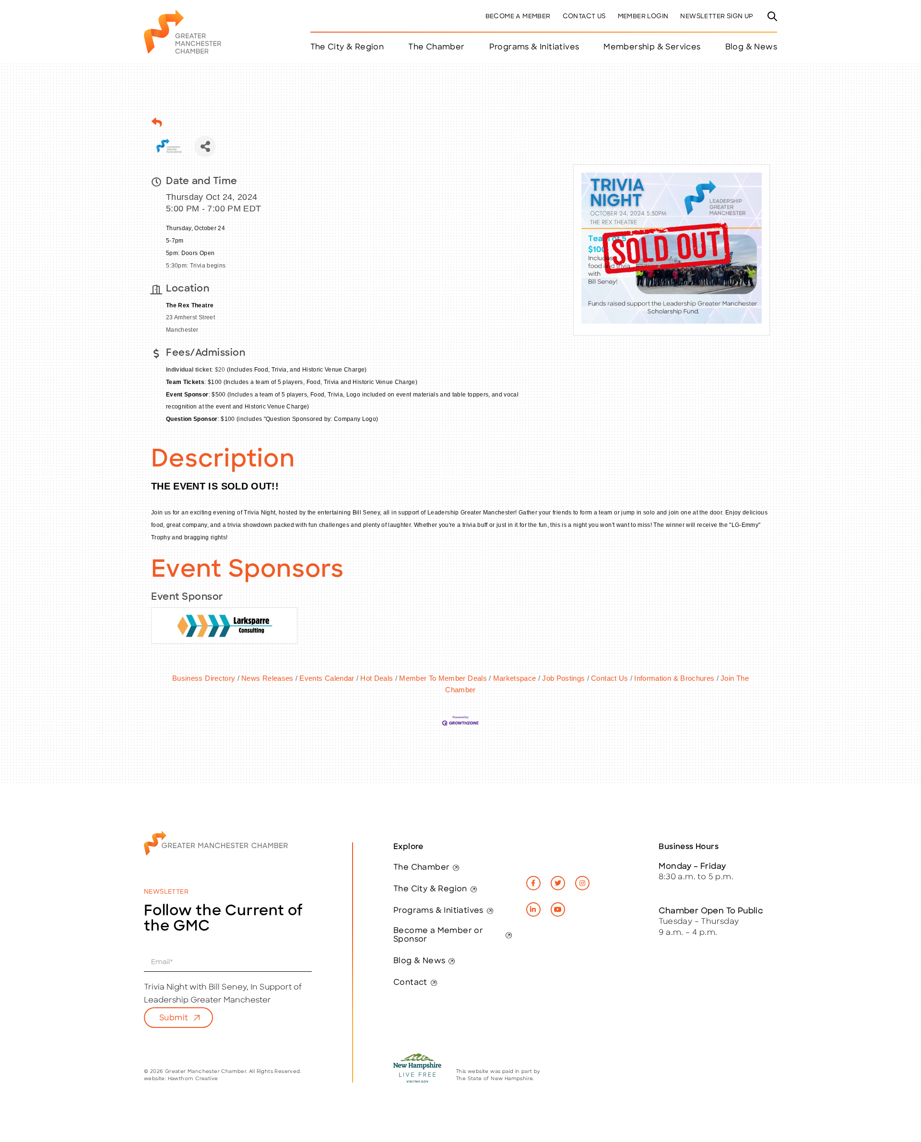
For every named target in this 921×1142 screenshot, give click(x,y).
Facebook (533, 883)
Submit (173, 1018)
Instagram (582, 883)
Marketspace (514, 678)
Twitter (558, 883)
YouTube (558, 909)
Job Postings (563, 678)
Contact (410, 983)
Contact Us (584, 16)
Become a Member (518, 16)
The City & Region (430, 889)
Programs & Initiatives (534, 47)
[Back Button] (157, 122)
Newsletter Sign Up (716, 16)
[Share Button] (205, 146)
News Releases (267, 678)
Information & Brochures (674, 678)
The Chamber (421, 868)
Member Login (643, 16)
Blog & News (751, 47)
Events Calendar (326, 678)
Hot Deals (376, 678)
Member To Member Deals (443, 678)
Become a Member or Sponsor (438, 935)
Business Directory (203, 678)
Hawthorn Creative (193, 1079)
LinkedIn (533, 909)
